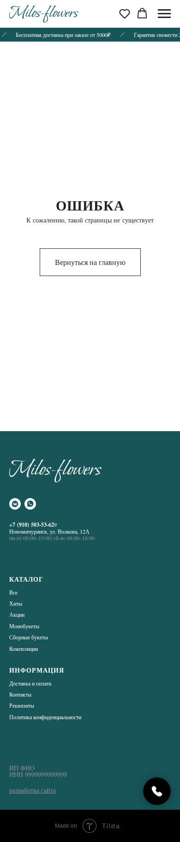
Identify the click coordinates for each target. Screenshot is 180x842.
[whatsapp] (30, 504)
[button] (124, 13)
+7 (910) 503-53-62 (31, 525)
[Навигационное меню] (164, 13)
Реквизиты (21, 705)
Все (13, 592)
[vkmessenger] (15, 504)
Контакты (20, 694)
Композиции (23, 648)
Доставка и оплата (30, 683)
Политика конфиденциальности (45, 717)
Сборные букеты (28, 637)
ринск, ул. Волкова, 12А (62, 531)
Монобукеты (24, 626)
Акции (16, 614)
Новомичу (21, 531)
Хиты (15, 603)
